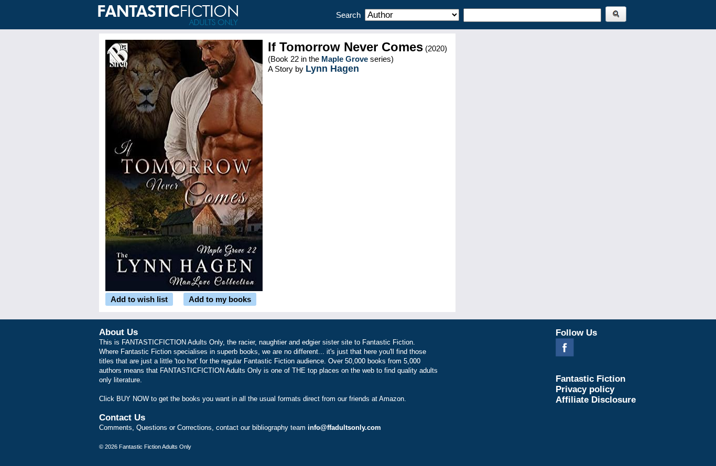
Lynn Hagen (332, 68)
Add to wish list (139, 299)
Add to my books (220, 299)
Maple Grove (344, 58)
